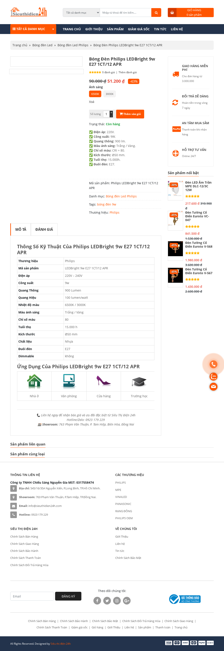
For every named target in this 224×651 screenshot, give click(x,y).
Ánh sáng (96, 87)
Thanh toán (162, 627)
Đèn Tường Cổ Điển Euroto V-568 (198, 245)
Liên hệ (177, 29)
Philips (114, 212)
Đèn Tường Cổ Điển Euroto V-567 (198, 271)
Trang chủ (72, 29)
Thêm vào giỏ (132, 114)
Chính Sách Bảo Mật (128, 558)
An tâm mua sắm (195, 123)
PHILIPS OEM (124, 518)
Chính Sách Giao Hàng (24, 544)
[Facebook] (97, 600)
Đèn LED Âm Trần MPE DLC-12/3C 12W (198, 186)
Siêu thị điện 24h (61, 644)
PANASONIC (123, 504)
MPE (118, 490)
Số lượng (95, 114)
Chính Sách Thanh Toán (25, 558)
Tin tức (160, 29)
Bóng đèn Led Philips (73, 45)
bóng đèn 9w (106, 204)
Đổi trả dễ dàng (195, 96)
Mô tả (20, 229)
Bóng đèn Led (42, 45)
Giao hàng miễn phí (195, 68)
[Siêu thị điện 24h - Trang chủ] (28, 15)
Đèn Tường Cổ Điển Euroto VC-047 (197, 216)
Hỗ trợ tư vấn (194, 150)
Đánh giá (44, 229)
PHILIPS (120, 483)
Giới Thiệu (94, 29)
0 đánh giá (108, 72)
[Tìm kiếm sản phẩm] (156, 12)
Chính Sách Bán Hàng (24, 536)
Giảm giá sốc (139, 29)
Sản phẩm (115, 29)
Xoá (91, 102)
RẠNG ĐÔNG (123, 511)
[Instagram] (117, 600)
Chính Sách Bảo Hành (24, 551)
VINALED (121, 497)
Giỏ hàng (97, 627)
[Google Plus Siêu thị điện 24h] (127, 600)
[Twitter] (107, 600)
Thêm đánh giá (128, 72)
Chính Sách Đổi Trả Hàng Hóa (29, 565)
